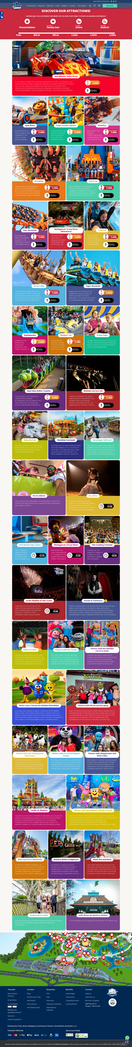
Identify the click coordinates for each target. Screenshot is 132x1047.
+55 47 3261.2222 (105, 1)
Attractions (31, 6)
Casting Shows (71, 1004)
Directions (50, 1000)
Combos (72, 6)
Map (48, 997)
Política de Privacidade (61, 1044)
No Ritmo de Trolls (34, 997)
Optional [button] (50, 6)
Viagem (64, 6)
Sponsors (11, 1016)
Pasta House (32, 1004)
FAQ (48, 993)
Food (57, 6)
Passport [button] (41, 6)
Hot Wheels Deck (33, 1007)
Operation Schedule (53, 1004)
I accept (123, 1044)
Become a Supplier (92, 1000)
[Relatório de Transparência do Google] (69, 1035)
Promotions (70, 997)
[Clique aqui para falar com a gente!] (127, 1038)
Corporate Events (72, 1000)
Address (88, 993)
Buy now (110, 6)
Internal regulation (14, 1019)
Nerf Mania (31, 1000)
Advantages (70, 993)
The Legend (81, 6)
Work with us (90, 997)
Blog (28, 993)
